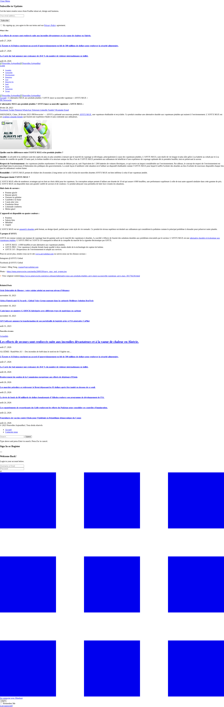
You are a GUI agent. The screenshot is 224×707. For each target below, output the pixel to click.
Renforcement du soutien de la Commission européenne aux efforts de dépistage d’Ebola (38, 377)
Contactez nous (11, 432)
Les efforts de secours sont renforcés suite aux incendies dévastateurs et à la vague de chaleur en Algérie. (45, 35)
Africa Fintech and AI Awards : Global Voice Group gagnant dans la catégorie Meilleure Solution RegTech (46, 301)
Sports (7, 87)
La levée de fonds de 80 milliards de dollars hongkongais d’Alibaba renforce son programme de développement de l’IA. (52, 397)
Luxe (6, 80)
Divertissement (9, 75)
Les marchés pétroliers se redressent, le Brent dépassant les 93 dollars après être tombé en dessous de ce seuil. (47, 387)
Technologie (9, 89)
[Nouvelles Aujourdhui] (20, 63)
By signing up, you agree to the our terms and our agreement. (34, 25)
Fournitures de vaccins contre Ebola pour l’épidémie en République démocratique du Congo (40, 418)
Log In (3, 701)
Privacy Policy (50, 25)
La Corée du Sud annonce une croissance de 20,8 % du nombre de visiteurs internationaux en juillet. (44, 56)
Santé (7, 84)
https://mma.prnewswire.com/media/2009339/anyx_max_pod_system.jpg (37, 271)
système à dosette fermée (13, 117)
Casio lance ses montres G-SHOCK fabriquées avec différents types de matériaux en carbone (40, 311)
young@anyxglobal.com (28, 267)
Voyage (7, 91)
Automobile (8, 73)
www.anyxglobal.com (44, 254)
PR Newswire (6, 100)
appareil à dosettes (26, 229)
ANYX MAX (85, 114)
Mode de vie (9, 82)
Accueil (3, 98)
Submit (28, 437)
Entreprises (8, 77)
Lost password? (6, 706)
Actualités (8, 70)
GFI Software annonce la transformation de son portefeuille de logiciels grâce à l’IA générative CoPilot (45, 321)
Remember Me (9, 703)
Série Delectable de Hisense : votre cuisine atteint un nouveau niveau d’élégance (34, 290)
